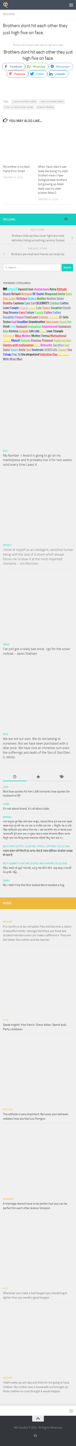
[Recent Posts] (14, 777)
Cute (5, 1020)
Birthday (21, 298)
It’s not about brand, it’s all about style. (26, 808)
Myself (7, 545)
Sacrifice (58, 345)
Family (39, 312)
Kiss (5, 450)
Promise (36, 340)
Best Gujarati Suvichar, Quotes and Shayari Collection (35, 863)
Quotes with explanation (18, 345)
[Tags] (61, 777)
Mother (7, 922)
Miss (18, 335)
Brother (9, 14)
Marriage (8, 335)
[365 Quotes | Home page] (7, 5)
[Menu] (71, 5)
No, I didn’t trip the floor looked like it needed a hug (33, 885)
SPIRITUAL (50, 349)
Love (5, 787)
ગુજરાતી (13, 289)
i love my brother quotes (24, 101)
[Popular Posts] (38, 777)
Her (69, 321)
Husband (21, 326)
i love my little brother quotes (18, 107)
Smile (6, 644)
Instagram (64, 326)
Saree (6, 804)
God (5, 734)
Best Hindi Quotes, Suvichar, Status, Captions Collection (36, 846)
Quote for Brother (45, 107)
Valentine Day (48, 354)
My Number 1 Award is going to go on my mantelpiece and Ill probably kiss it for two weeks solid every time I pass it (37, 459)
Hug (12, 326)
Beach (7, 294)
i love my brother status (51, 101)
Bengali (7, 817)
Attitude (62, 289)
